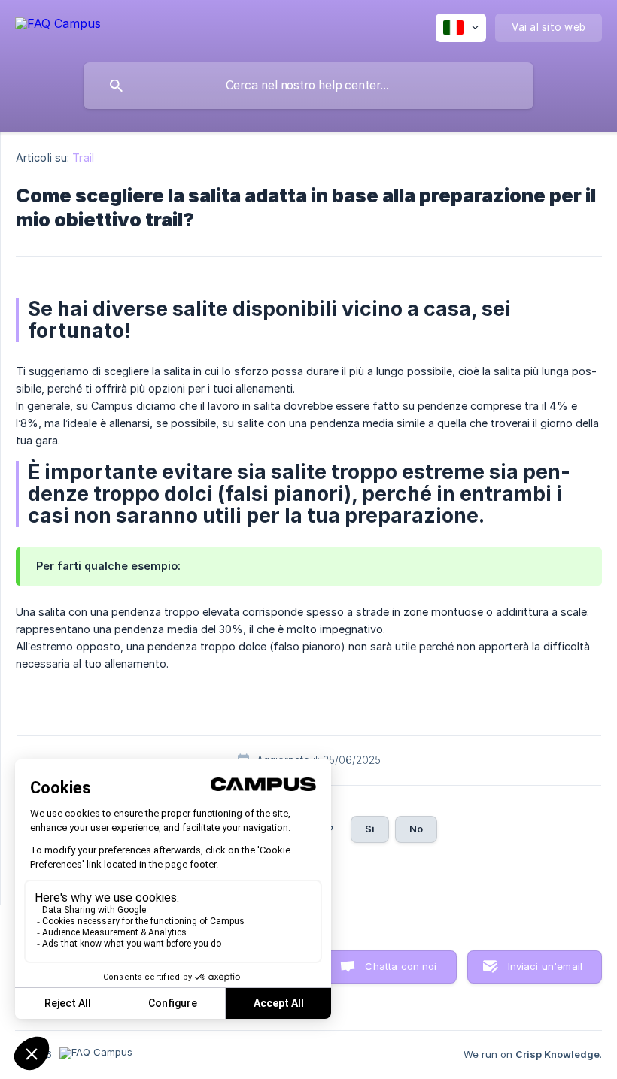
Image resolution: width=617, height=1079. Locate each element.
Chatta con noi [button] (400, 966)
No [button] (416, 829)
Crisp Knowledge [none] (557, 1054)
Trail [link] (83, 157)
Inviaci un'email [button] (545, 966)
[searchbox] (308, 85)
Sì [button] (370, 829)
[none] (58, 23)
